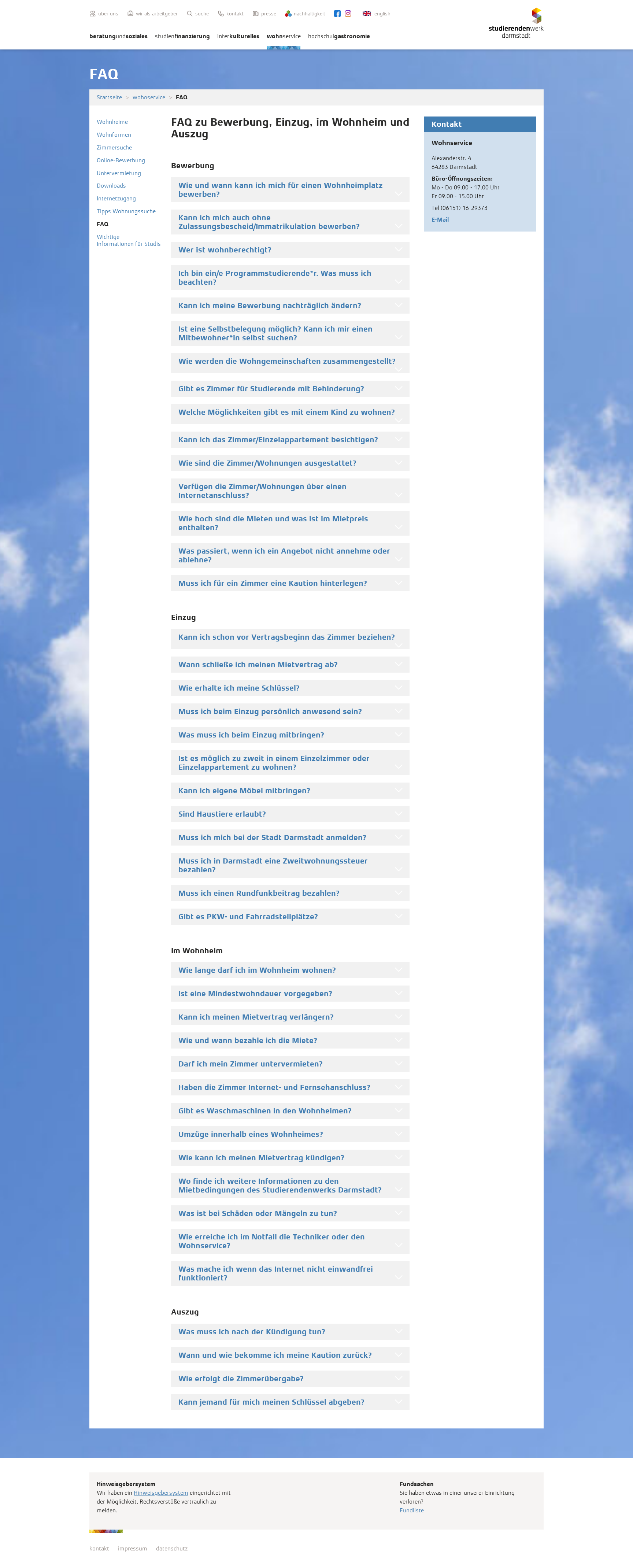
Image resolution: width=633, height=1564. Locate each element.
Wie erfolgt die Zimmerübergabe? (241, 1378)
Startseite (109, 97)
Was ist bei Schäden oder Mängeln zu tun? (257, 1213)
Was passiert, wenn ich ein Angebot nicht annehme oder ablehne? (284, 555)
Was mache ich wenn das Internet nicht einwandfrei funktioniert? (275, 1273)
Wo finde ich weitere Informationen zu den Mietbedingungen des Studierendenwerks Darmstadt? (280, 1185)
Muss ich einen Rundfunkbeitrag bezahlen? (259, 893)
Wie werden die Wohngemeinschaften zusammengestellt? (287, 361)
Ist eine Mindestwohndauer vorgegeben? (255, 993)
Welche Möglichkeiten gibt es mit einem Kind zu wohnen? (286, 412)
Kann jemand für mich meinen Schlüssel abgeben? (271, 1402)
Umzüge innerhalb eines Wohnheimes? (250, 1134)
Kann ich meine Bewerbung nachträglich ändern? (269, 305)
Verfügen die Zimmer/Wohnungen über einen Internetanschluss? (262, 491)
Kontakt (235, 13)
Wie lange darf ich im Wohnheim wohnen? (257, 970)
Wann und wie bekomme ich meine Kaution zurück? (275, 1355)
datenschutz (172, 1548)
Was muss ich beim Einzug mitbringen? (251, 735)
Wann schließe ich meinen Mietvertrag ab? (258, 664)
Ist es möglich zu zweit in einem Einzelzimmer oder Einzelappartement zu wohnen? (274, 763)
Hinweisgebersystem (161, 1492)
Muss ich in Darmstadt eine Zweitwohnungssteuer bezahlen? (273, 865)
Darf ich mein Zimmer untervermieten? (250, 1064)
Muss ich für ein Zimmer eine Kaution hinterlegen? (272, 583)
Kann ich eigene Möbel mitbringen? (244, 790)
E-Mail (440, 219)
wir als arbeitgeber (157, 13)
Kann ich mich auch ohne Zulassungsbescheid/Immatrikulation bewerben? (269, 222)
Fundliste (412, 1510)
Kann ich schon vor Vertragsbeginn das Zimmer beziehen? (286, 637)
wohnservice (149, 97)
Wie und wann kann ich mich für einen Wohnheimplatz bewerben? (280, 190)
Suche (202, 13)
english (382, 13)
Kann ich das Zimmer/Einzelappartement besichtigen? (278, 439)
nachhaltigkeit (309, 13)
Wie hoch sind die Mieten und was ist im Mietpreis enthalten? (273, 523)
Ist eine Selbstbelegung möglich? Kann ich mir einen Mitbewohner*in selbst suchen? (275, 333)
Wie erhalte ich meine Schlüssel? (239, 688)
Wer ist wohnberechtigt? (224, 249)
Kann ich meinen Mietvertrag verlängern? (256, 1017)
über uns (108, 13)
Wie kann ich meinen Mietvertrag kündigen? (261, 1157)
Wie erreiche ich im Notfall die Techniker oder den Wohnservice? (271, 1241)
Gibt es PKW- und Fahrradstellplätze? (248, 916)
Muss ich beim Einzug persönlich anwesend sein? (270, 711)
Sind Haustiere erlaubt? (222, 814)
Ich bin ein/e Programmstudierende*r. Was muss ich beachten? (274, 277)
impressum (132, 1548)
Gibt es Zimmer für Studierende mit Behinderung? (271, 388)
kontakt (99, 1548)
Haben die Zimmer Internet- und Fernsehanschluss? (274, 1087)
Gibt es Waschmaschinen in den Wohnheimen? (265, 1110)
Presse (268, 13)
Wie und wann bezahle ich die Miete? (247, 1040)
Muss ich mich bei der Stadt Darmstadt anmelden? (272, 837)
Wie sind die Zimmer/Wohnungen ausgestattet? (267, 463)
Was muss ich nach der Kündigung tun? (251, 1331)
